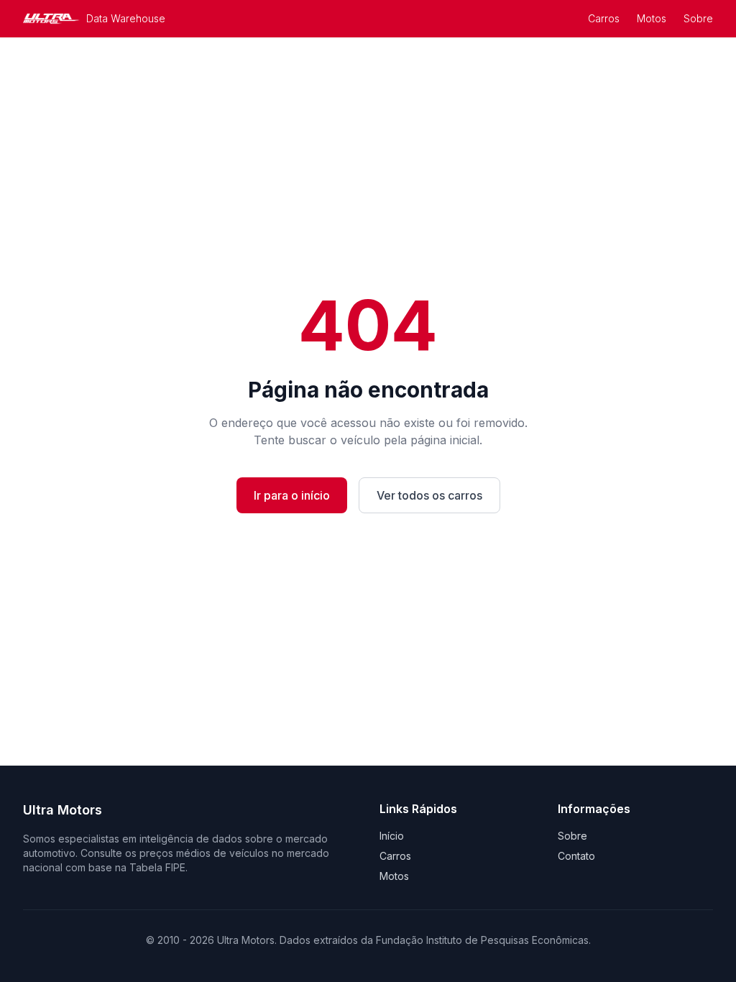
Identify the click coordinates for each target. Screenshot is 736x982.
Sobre (698, 18)
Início (392, 836)
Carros (604, 18)
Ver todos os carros (429, 495)
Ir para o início (292, 495)
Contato (576, 856)
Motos (651, 18)
